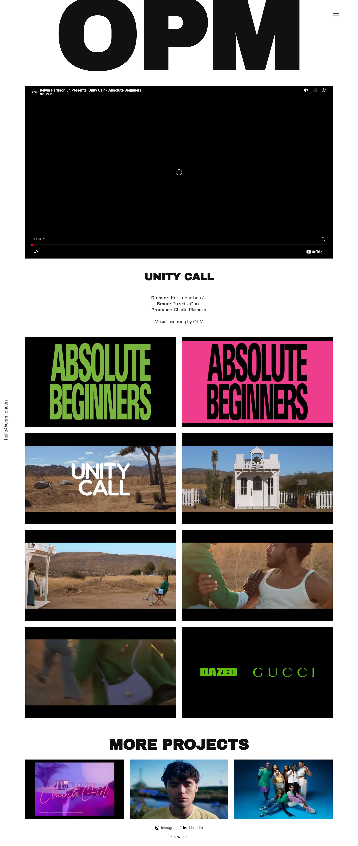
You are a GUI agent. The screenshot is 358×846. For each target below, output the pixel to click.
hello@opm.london (6, 420)
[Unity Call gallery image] (100, 382)
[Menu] (336, 15)
